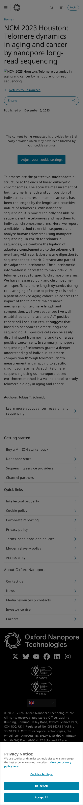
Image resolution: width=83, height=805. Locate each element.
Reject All (41, 786)
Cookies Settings (41, 774)
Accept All (41, 797)
